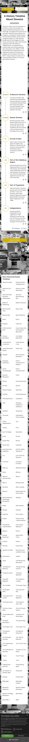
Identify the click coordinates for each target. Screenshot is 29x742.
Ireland (4, 427)
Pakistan (18, 510)
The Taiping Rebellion (19, 638)
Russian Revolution (5, 536)
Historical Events (14, 23)
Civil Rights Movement (19, 337)
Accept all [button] (7, 735)
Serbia (18, 541)
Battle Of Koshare (21, 303)
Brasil (4, 319)
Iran (17, 421)
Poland (4, 518)
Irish (17, 427)
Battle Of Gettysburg (5, 303)
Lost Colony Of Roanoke (20, 456)
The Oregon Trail (7, 627)
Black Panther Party (6, 310)
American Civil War (6, 289)
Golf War (5, 394)
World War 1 (19, 693)
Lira (3, 455)
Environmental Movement (20, 355)
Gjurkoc (18, 385)
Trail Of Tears (20, 656)
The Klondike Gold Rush (7, 615)
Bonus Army (19, 309)
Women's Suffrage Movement (7, 694)
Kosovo (18, 440)
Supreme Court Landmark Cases (20, 551)
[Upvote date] (23, 112)
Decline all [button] (21, 735)
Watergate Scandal (19, 682)
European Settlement (5, 362)
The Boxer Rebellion (19, 574)
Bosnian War (6, 315)
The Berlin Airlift (7, 573)
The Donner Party (21, 585)
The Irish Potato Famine (21, 609)
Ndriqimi (18, 497)
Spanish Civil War (7, 550)
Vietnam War (19, 677)
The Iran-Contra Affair (7, 609)
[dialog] (14, 727)
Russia (18, 531)
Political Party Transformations (21, 519)
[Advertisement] (14, 75)
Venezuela (19, 671)
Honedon (5, 411)
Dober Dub (19, 348)
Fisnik (17, 375)
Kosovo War (5, 445)
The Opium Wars (21, 620)
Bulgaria (5, 324)
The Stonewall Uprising (6, 638)
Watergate (5, 681)
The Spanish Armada (6, 632)
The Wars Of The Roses (21, 650)
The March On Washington (20, 615)
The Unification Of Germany (7, 650)
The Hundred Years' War (20, 603)
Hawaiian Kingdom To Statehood (19, 404)
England (4, 354)
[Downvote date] (26, 112)
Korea (4, 436)
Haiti (3, 403)
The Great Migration (19, 597)
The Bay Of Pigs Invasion (20, 568)
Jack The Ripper (7, 432)
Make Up (5, 468)
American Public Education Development (7, 296)
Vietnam (4, 677)
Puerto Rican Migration (20, 525)
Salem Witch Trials (19, 536)
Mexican (18, 472)
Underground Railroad (6, 665)
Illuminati (5, 415)
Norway (4, 510)
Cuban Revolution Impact (7, 349)
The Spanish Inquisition (19, 632)
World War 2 (6, 700)
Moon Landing (20, 487)
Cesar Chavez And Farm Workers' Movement (21, 330)
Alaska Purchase (7, 282)
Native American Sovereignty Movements (7, 499)
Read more (7, 726)
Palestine (5, 514)
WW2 (17, 700)
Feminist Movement (5, 376)
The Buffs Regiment (5, 580)
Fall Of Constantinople (20, 370)
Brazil (17, 319)
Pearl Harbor (19, 514)
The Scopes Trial (21, 627)
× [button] (27, 715)
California (19, 324)
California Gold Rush (7, 329)
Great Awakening (21, 394)
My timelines (21, 9)
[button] (14, 739)
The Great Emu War (20, 590)
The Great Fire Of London (7, 597)
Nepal (4, 505)
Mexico (18, 476)
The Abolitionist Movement (21, 561)
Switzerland (5, 556)
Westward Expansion (5, 688)
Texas (4, 560)
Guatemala (19, 398)
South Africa (19, 546)
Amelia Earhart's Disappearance (21, 283)
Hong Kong (19, 411)
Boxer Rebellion (20, 315)
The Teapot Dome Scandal (7, 644)
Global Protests (6, 390)
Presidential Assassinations (6, 525)
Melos (4, 472)
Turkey (4, 660)
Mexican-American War (6, 477)
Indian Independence (6, 422)
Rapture (4, 531)
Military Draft (20, 483)
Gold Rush (19, 390)
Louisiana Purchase (19, 462)
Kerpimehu (19, 432)
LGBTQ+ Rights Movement (20, 450)
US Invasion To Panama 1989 (7, 671)
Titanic (4, 656)
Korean (18, 436)
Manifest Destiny (21, 468)
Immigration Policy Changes (20, 416)
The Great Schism (7, 602)
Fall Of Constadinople (6, 370)
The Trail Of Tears (21, 643)
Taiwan (18, 556)
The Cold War (6, 585)
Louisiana (5, 462)
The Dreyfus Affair (6, 590)
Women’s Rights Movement (20, 688)
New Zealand (20, 505)
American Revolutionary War (20, 296)
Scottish (4, 541)
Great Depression (7, 398)
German (4, 385)
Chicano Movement (5, 337)
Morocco (4, 491)
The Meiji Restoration (5, 621)
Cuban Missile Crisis (20, 343)
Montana (5, 487)
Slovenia (4, 546)
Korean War (5, 440)
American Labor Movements (20, 289)
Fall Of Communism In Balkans (20, 362)
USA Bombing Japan (20, 665)
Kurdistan (18, 445)
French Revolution (21, 381)
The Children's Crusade (20, 580)
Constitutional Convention (6, 343)
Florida (4, 381)
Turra (17, 660)
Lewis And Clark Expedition (7, 450)
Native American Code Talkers (21, 492)
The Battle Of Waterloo (6, 568)
